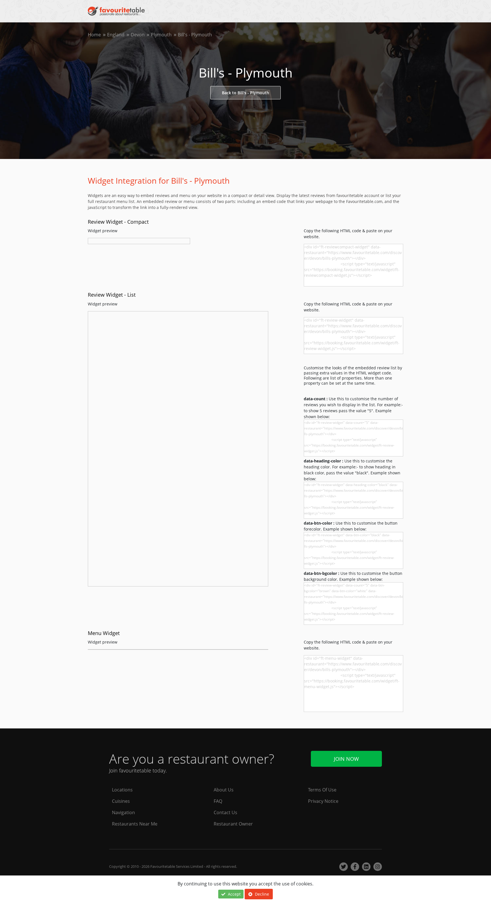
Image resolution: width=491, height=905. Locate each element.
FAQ (218, 801)
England (115, 35)
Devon (138, 35)
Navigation (123, 812)
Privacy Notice (323, 801)
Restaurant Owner (233, 824)
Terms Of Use (322, 790)
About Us (224, 790)
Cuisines (121, 801)
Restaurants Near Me (134, 824)
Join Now (346, 758)
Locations (122, 790)
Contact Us (225, 812)
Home (94, 35)
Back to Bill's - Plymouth (245, 92)
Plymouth (161, 35)
